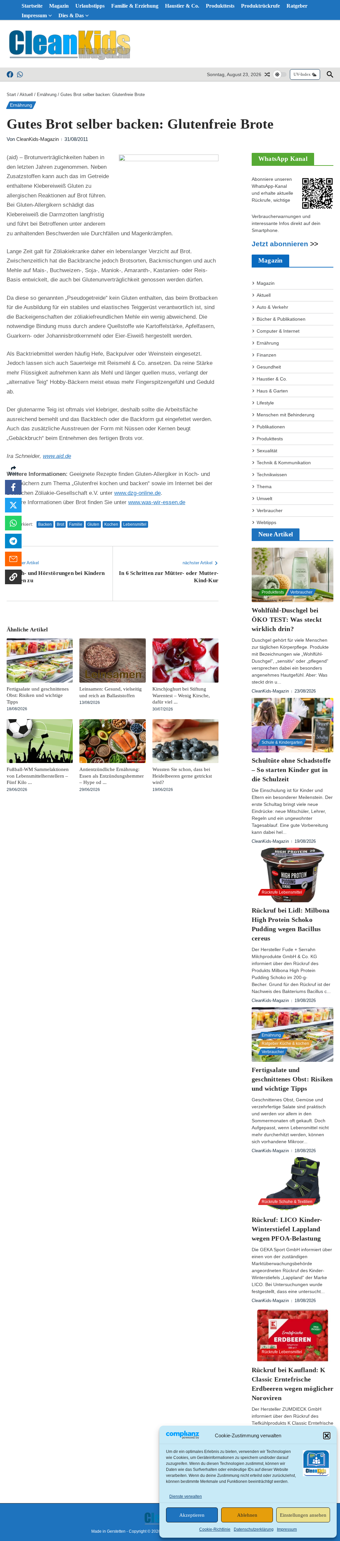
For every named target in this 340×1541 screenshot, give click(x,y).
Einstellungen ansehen (303, 1515)
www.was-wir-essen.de (156, 502)
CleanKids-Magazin (37, 139)
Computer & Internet (278, 331)
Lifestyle (265, 402)
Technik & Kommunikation (284, 462)
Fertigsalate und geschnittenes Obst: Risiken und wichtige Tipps (38, 695)
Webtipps (266, 522)
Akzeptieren (192, 1515)
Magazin (59, 6)
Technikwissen (272, 474)
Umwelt (264, 498)
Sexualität (267, 450)
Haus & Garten (272, 390)
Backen (45, 524)
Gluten (93, 524)
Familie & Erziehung (134, 6)
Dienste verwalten (185, 1496)
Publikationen (271, 426)
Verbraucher (270, 510)
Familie (75, 524)
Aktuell (26, 94)
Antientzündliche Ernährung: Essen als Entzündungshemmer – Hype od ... (111, 776)
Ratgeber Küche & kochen (285, 1043)
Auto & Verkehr (272, 307)
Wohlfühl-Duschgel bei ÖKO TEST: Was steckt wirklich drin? (287, 619)
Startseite (32, 6)
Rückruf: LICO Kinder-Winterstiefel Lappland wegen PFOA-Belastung (287, 1229)
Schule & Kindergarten (282, 742)
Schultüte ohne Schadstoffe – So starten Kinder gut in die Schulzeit (291, 770)
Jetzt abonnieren (280, 244)
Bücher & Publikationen (281, 319)
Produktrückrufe (260, 6)
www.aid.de (57, 456)
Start (11, 94)
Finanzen (266, 355)
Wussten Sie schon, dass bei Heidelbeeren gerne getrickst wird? (182, 776)
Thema (264, 486)
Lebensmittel (134, 524)
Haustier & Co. (182, 6)
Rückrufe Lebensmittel (282, 892)
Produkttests (220, 6)
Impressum (287, 1529)
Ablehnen (247, 1515)
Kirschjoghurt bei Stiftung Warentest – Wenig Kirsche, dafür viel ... (181, 695)
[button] (326, 1435)
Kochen (111, 524)
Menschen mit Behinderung (285, 414)
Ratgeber (297, 6)
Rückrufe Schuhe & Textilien (287, 1201)
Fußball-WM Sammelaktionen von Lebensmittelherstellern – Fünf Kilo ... (38, 776)
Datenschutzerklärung (254, 1529)
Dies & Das (71, 15)
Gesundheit (269, 367)
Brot (60, 524)
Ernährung (46, 94)
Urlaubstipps (90, 6)
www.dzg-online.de (137, 493)
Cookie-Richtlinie (214, 1529)
